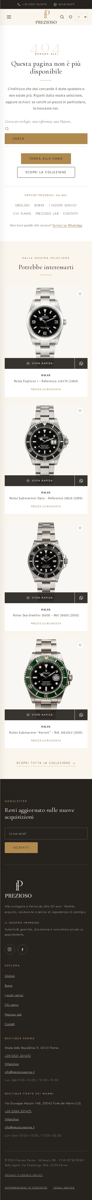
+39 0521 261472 (18, 1056)
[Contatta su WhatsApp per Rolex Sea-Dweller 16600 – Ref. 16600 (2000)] (81, 597)
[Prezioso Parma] (46, 16)
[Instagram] (10, 949)
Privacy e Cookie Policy (24, 1175)
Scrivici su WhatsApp (67, 225)
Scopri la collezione (46, 172)
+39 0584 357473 (18, 1111)
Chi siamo (22, 214)
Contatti (71, 214)
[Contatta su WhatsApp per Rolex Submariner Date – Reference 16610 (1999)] (81, 480)
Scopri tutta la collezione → (46, 763)
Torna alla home (46, 159)
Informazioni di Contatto (26, 1187)
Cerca (19, 139)
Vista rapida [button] (42, 363)
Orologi (22, 205)
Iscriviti (21, 848)
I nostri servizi (63, 205)
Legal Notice (64, 1187)
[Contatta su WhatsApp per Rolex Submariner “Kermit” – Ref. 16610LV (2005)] (81, 714)
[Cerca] (62, 17)
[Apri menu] (9, 17)
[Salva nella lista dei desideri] (80, 294)
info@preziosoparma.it (20, 1072)
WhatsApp (12, 1064)
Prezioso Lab (47, 214)
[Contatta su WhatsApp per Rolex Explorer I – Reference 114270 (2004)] (81, 363)
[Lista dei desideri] (70, 17)
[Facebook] (22, 949)
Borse (39, 205)
